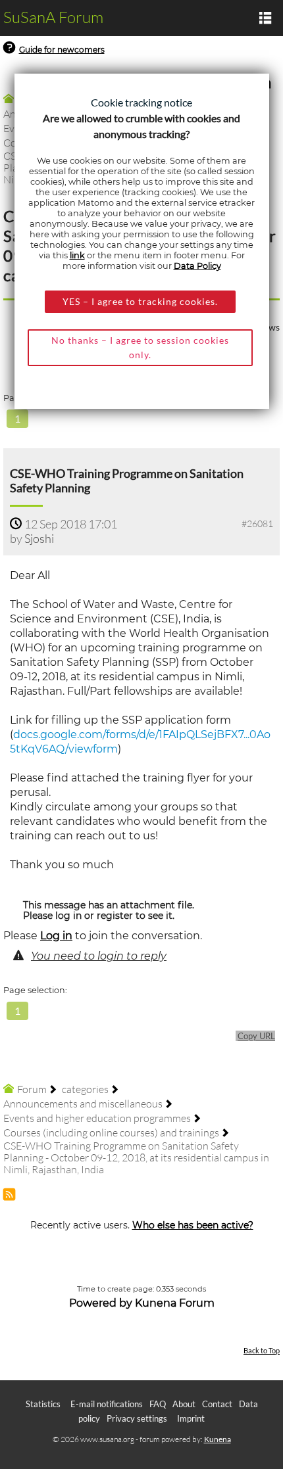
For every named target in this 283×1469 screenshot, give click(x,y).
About (183, 1404)
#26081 (257, 523)
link (77, 255)
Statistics (43, 1404)
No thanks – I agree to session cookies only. (140, 347)
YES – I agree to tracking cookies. (140, 301)
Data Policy (197, 266)
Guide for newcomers (62, 50)
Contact (217, 1404)
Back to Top (262, 1350)
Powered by (100, 1303)
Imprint (191, 1418)
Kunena (217, 1439)
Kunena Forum (175, 1303)
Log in (56, 935)
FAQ (157, 1404)
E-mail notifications (106, 1404)
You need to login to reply (99, 956)
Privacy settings (137, 1418)
